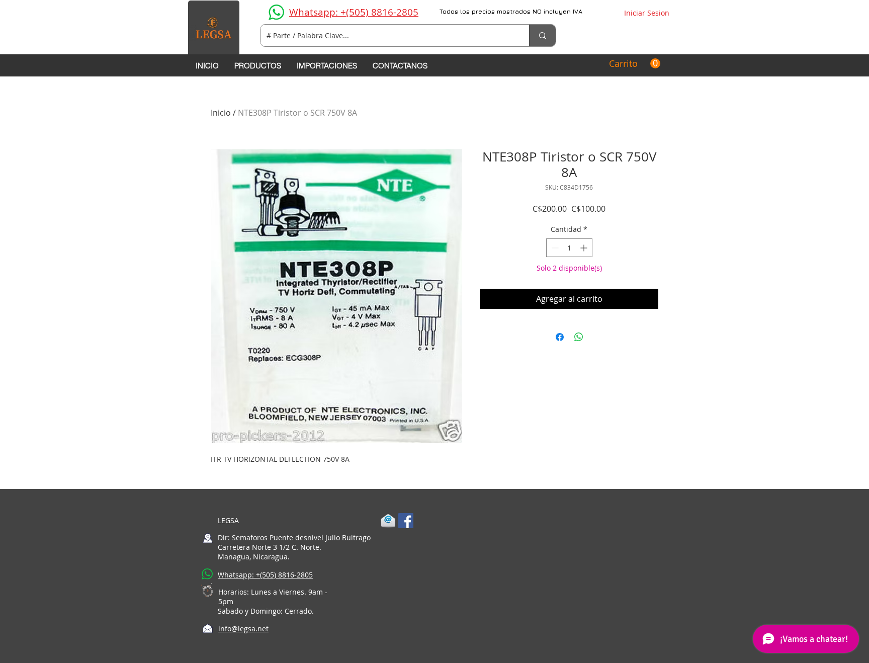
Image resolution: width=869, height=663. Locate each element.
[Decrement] (554, 248)
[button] (634, 63)
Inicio (221, 112)
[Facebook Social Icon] (405, 520)
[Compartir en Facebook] (560, 337)
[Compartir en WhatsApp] (579, 337)
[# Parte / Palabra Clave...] (542, 35)
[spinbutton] (569, 248)
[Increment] (584, 248)
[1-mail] (388, 520)
